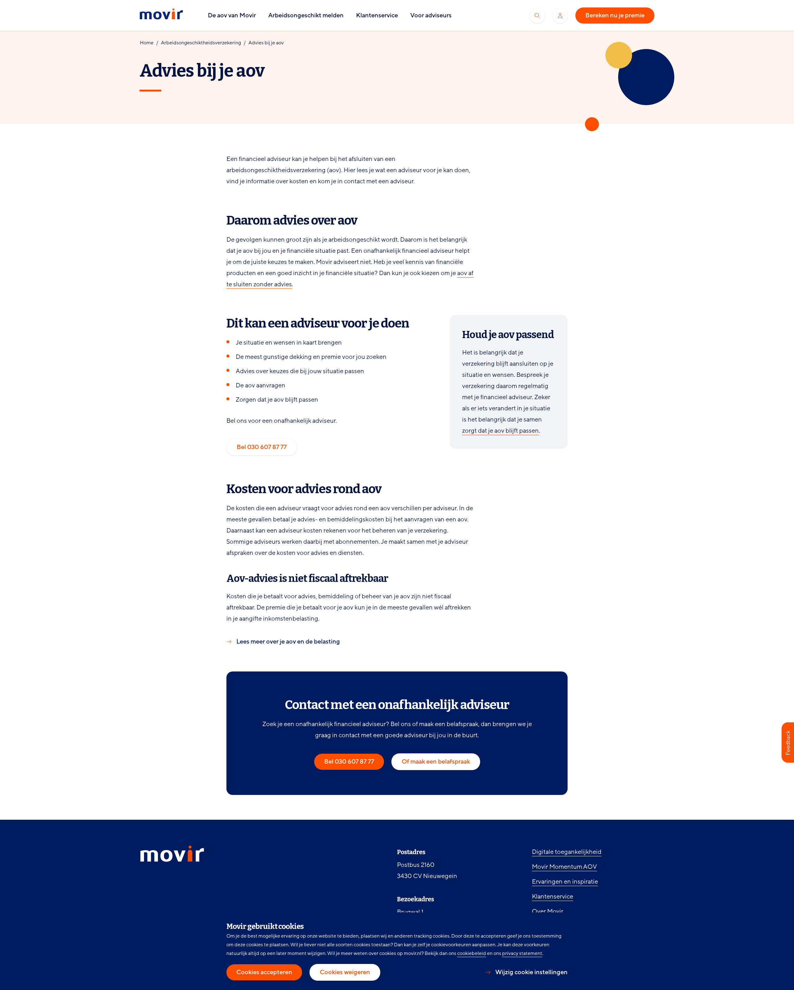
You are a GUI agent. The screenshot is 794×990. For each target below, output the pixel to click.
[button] (788, 742)
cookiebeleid (471, 953)
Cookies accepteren (264, 972)
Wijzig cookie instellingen (531, 972)
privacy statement (522, 953)
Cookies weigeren (345, 972)
